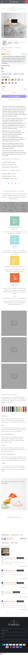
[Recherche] (23, 1)
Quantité (3, 86)
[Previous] (2, 25)
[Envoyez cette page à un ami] (19, 183)
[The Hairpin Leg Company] (14, 2)
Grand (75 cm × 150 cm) (19, 74)
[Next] (25, 25)
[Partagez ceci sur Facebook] (12, 183)
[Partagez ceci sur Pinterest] (15, 183)
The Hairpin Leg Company (15, 641)
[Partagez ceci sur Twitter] (8, 183)
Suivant (13, 7)
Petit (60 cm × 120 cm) (7, 74)
